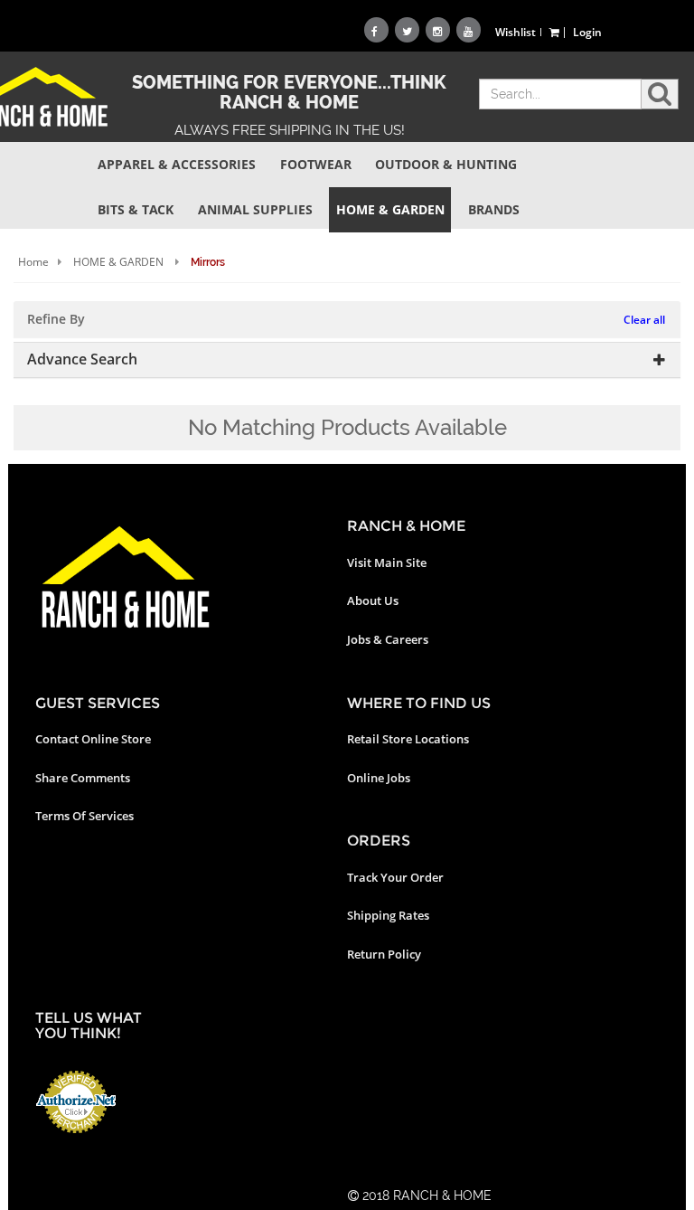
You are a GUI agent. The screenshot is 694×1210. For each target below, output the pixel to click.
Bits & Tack (136, 209)
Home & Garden (390, 209)
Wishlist (515, 32)
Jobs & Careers (387, 639)
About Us (373, 600)
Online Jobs (378, 778)
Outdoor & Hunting (446, 164)
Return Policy (384, 954)
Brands (494, 209)
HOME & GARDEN (118, 261)
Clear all (644, 319)
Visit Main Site (387, 562)
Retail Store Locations (408, 739)
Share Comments (82, 778)
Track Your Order (395, 877)
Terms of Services (84, 816)
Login (587, 32)
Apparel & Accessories (177, 164)
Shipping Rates (388, 915)
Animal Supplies (255, 209)
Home (33, 261)
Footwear (316, 164)
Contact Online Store (93, 739)
